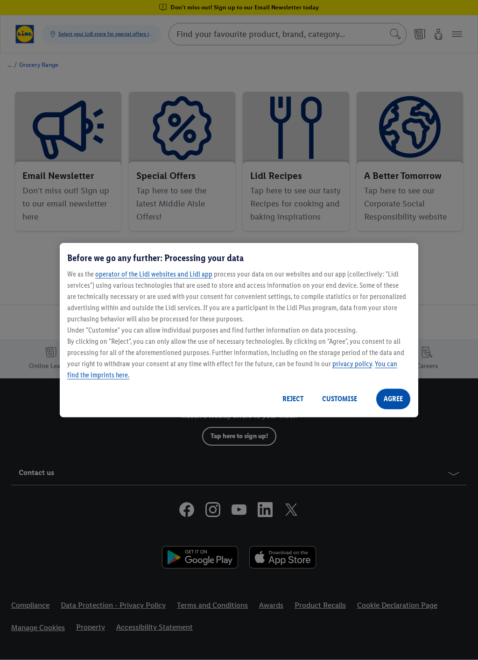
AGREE (393, 398)
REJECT (292, 398)
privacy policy (352, 363)
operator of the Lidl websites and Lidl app (153, 274)
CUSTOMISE (339, 398)
